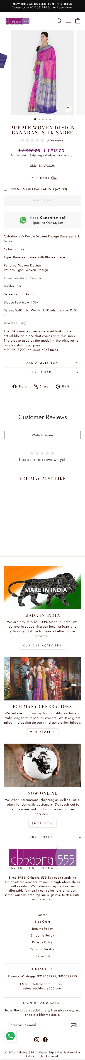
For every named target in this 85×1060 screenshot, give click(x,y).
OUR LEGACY (41, 837)
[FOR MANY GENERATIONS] (42, 678)
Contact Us (42, 956)
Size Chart (42, 372)
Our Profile (42, 732)
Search (42, 914)
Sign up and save (41, 1003)
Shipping (36, 155)
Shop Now (42, 823)
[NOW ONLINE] (42, 765)
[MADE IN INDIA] (42, 587)
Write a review (42, 435)
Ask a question (42, 363)
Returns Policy (42, 928)
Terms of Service (42, 949)
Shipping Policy (42, 935)
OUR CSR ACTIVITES (42, 645)
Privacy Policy (42, 942)
